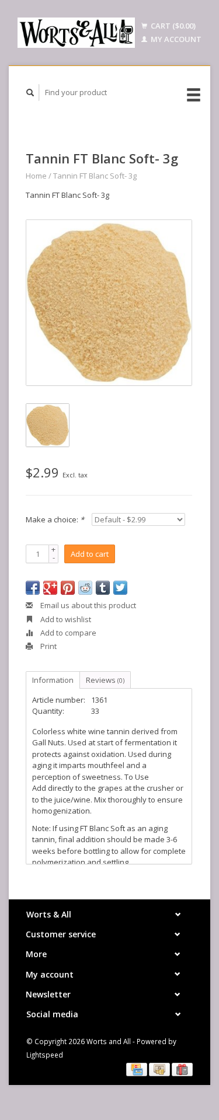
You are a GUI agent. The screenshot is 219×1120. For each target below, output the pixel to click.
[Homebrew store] (76, 33)
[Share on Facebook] (33, 588)
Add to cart (90, 554)
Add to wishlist (65, 619)
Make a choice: (55, 519)
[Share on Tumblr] (103, 588)
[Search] (30, 92)
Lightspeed (44, 1054)
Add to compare (67, 632)
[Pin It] (68, 588)
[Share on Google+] (50, 588)
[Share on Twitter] (120, 588)
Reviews (105, 680)
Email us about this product (87, 605)
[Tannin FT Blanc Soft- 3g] (109, 302)
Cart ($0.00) (172, 25)
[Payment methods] (137, 1068)
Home (36, 175)
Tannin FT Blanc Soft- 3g (95, 175)
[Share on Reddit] (85, 588)
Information (53, 680)
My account (175, 39)
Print (48, 646)
